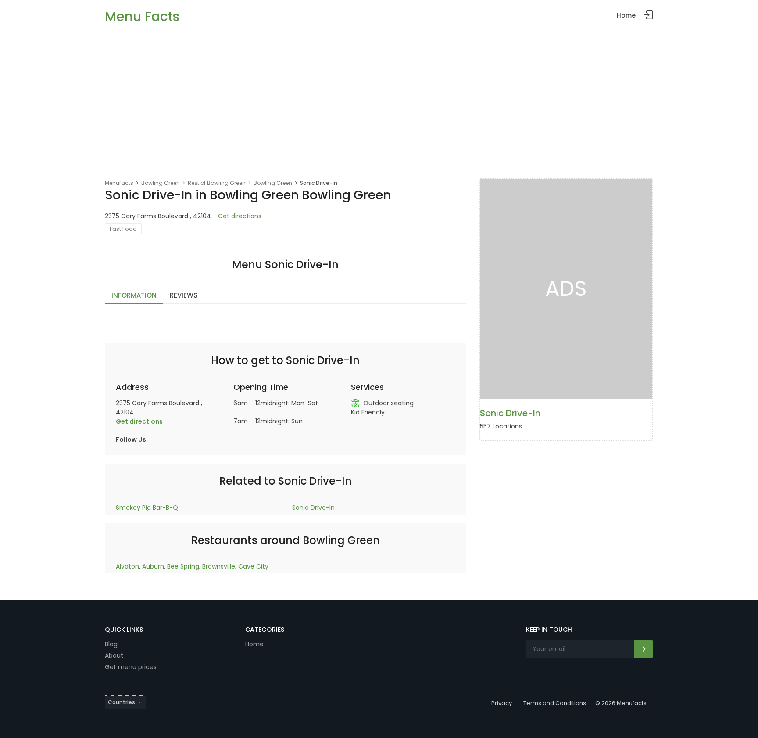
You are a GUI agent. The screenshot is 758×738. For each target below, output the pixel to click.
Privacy (501, 703)
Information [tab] (134, 295)
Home (626, 15)
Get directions (239, 216)
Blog (111, 644)
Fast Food (123, 229)
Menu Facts (142, 16)
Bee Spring (183, 566)
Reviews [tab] (183, 295)
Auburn (153, 566)
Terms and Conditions (554, 703)
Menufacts (119, 183)
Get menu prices (131, 667)
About (114, 655)
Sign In (648, 15)
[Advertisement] (379, 99)
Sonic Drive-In (313, 507)
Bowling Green (160, 183)
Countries (121, 702)
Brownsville (218, 566)
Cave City (253, 566)
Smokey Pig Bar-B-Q (147, 507)
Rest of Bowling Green (217, 183)
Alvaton (127, 566)
